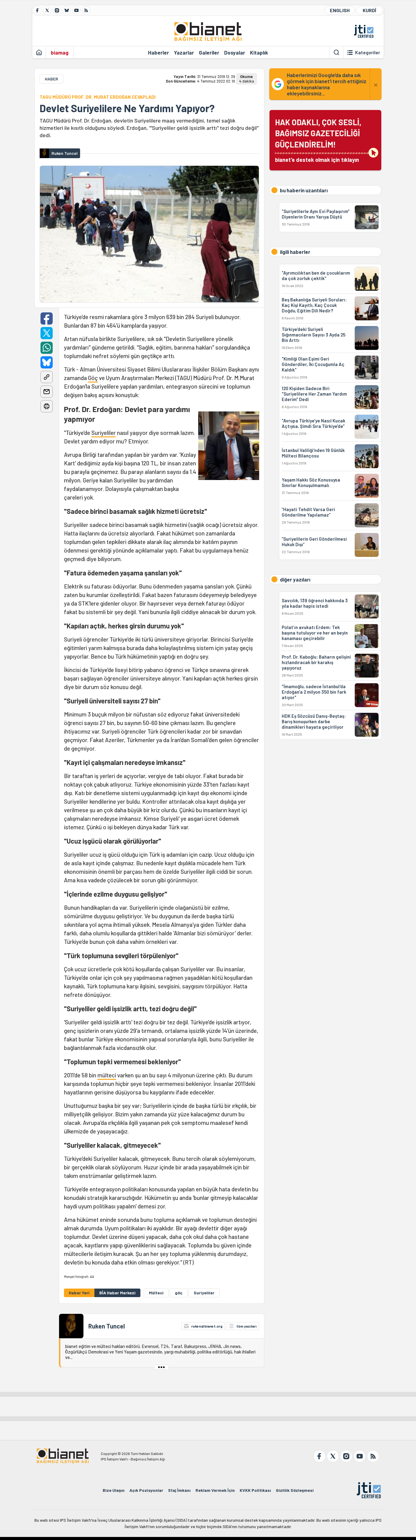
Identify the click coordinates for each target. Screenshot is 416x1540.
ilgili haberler (295, 252)
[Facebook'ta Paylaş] (47, 318)
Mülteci (156, 1292)
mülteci (106, 1075)
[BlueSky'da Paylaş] (47, 362)
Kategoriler (367, 52)
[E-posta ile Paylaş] (47, 392)
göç (178, 1292)
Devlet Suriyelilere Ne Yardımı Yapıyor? (127, 108)
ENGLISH (340, 10)
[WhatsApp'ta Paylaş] (47, 348)
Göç (93, 377)
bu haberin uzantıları (304, 190)
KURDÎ (369, 10)
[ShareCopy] (47, 377)
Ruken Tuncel (106, 1326)
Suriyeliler (103, 432)
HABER (51, 78)
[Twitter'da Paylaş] (47, 333)
